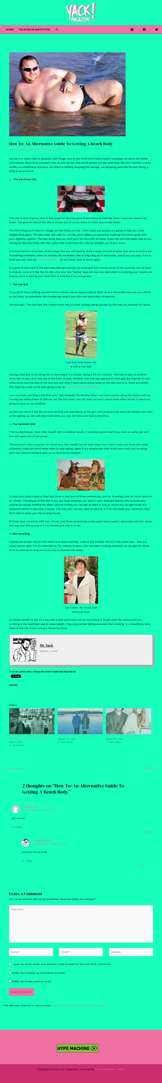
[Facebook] (144, 29)
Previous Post (13, 768)
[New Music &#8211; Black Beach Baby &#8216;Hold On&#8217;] (128, 721)
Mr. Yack (46, 645)
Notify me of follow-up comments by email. (38, 972)
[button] (57, 29)
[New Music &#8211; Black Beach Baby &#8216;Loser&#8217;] (80, 721)
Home (10, 29)
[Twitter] (156, 29)
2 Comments (17, 149)
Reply (147, 831)
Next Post (151, 768)
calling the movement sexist (82, 386)
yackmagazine (42, 840)
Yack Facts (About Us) (34, 29)
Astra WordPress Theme (110, 1069)
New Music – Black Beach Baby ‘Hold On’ (128, 735)
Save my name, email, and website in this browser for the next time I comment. (62, 964)
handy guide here (48, 259)
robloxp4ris (30, 807)
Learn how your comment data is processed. (79, 1005)
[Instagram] (132, 29)
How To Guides (37, 149)
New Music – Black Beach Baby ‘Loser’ (79, 735)
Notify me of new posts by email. (32, 981)
